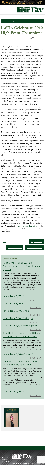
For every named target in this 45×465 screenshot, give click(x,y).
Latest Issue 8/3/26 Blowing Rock (20, 325)
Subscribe (17, 448)
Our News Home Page (8, 21)
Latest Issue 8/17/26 (13, 296)
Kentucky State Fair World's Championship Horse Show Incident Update (22, 266)
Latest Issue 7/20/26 (13, 391)
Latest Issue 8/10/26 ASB (16, 311)
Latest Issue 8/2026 (13, 303)
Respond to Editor (36, 242)
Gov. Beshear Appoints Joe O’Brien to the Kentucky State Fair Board (21, 334)
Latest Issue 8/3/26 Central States (20, 354)
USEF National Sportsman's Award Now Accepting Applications (21, 363)
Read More (35, 289)
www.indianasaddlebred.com (27, 225)
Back (4, 242)
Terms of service (5, 458)
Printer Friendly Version (34, 248)
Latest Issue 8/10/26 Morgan (18, 318)
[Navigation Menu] (1, 9)
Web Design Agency (5, 462)
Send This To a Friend (15, 248)
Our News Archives (23, 21)
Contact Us (27, 448)
